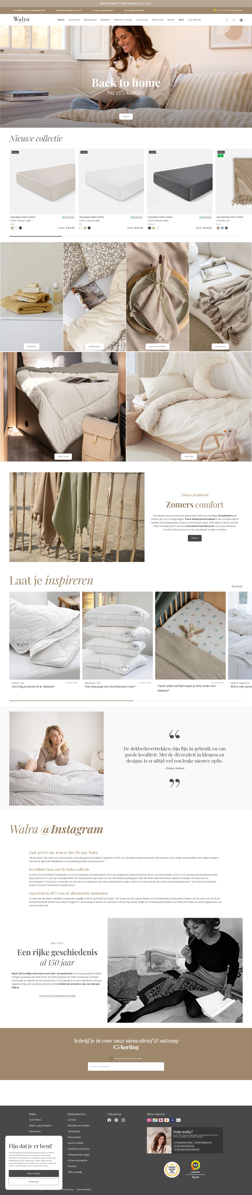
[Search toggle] (227, 20)
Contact (72, 1119)
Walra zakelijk (75, 1172)
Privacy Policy (42, 1166)
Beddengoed (90, 20)
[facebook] (109, 1120)
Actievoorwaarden (78, 1160)
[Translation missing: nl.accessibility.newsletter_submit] (161, 1066)
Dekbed (15, 683)
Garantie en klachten (79, 1148)
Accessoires (142, 20)
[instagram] (123, 1120)
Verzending (74, 1131)
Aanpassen (34, 1181)
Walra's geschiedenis (40, 1125)
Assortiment (74, 20)
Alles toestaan (33, 1173)
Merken (171, 20)
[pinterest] (116, 1120)
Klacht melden (75, 1143)
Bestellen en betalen (79, 1125)
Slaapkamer (90, 683)
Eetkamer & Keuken (123, 20)
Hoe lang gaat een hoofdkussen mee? (110, 686)
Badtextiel (105, 20)
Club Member (194, 20)
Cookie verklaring (83, 1189)
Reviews (72, 1166)
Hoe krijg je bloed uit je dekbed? (33, 686)
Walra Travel (157, 20)
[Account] (234, 20)
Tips (22, 683)
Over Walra (35, 1119)
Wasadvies (35, 1131)
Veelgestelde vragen (79, 1154)
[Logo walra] (21, 20)
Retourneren (74, 1137)
